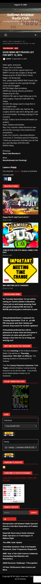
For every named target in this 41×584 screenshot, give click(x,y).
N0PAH (8, 59)
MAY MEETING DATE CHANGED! (20, 270)
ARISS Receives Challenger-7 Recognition (20, 563)
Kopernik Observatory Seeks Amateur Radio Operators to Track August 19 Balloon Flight (18, 535)
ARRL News (10, 519)
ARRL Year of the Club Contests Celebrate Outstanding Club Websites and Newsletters (20, 556)
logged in (17, 171)
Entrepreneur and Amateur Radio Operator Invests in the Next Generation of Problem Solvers (20, 526)
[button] (6, 179)
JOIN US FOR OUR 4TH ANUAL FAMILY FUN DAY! (20, 235)
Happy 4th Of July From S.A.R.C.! (20, 202)
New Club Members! (11, 152)
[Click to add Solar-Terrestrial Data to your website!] (20, 397)
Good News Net (8, 48)
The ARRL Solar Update (12, 542)
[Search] (35, 35)
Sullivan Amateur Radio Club (20, 16)
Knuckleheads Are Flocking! (15, 158)
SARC (16, 48)
